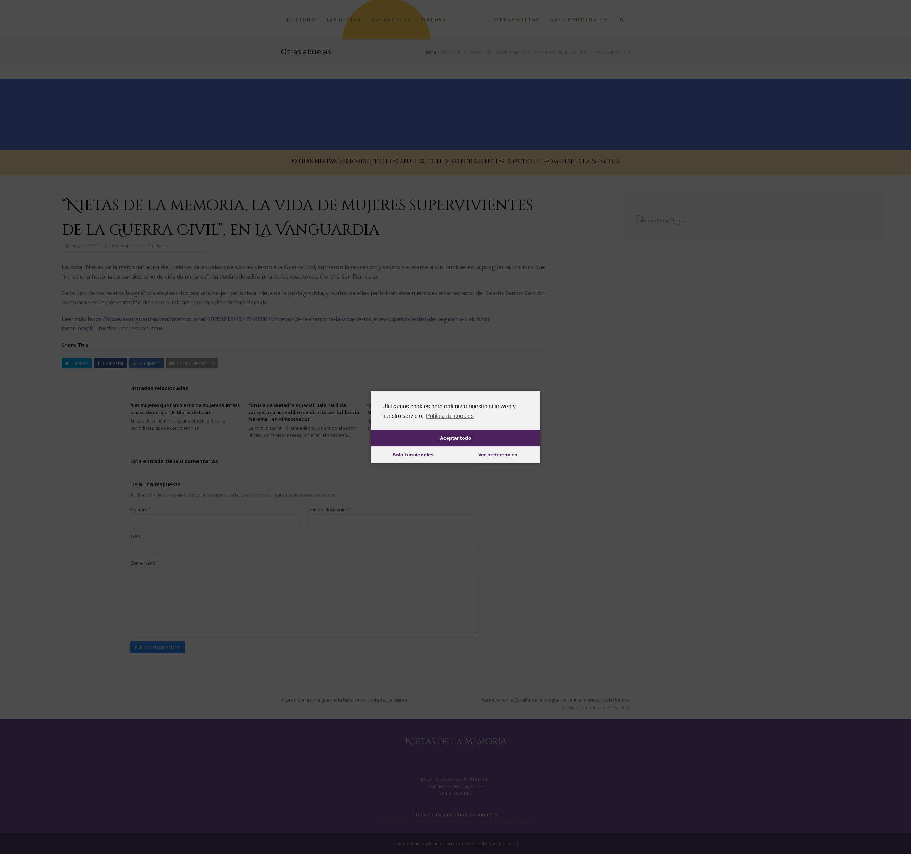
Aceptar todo (456, 438)
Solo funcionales (413, 455)
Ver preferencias (497, 455)
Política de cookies (450, 416)
